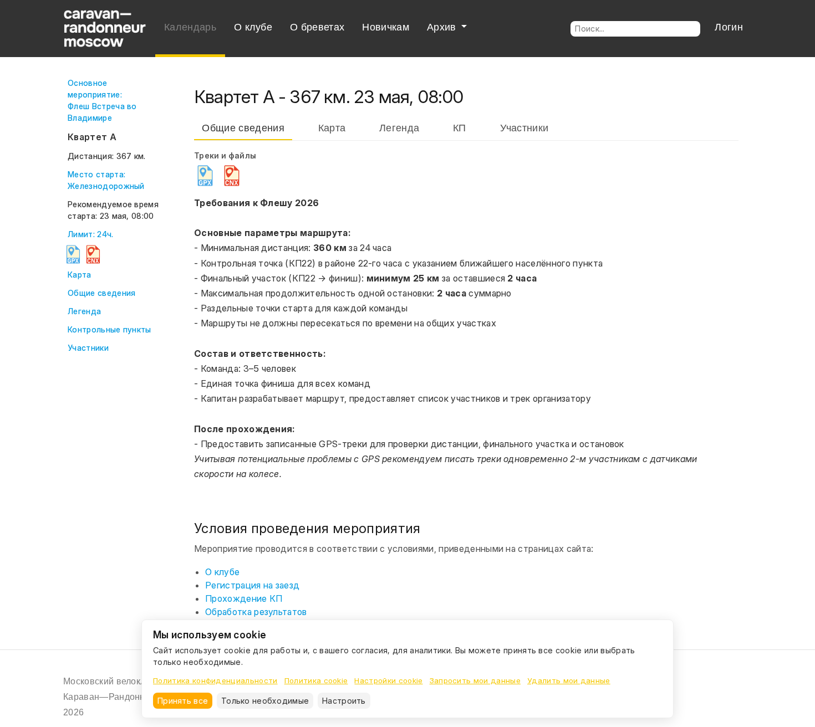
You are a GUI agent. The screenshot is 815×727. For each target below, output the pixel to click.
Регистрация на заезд (252, 585)
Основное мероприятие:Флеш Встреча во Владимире (102, 100)
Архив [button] (443, 27)
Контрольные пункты (109, 329)
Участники (88, 347)
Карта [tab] (332, 128)
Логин (729, 27)
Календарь (190, 27)
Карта (79, 274)
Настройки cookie (388, 680)
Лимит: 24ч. (91, 234)
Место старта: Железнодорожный (106, 180)
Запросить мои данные (475, 680)
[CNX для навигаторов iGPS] (93, 254)
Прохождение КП (243, 598)
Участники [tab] (524, 128)
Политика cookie (316, 680)
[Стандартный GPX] (73, 254)
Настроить (344, 700)
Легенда (84, 311)
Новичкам (385, 27)
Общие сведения (101, 293)
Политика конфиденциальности (215, 680)
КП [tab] (459, 128)
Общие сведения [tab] (243, 128)
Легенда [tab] (399, 128)
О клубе (253, 27)
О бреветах (317, 27)
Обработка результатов (256, 611)
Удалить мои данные (568, 680)
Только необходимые (265, 700)
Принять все (182, 700)
